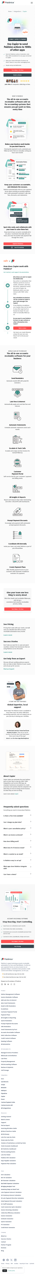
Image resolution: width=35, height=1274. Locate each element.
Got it (5, 1270)
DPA (12, 1263)
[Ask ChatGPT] (2, 984)
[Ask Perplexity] (14, 984)
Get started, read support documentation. (16, 272)
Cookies (16, 1263)
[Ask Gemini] (8, 984)
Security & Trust (24, 1263)
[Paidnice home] (8, 2)
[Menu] (31, 2)
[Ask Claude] (5, 984)
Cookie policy (11, 1270)
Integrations (17, 11)
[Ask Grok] (11, 984)
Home (10, 11)
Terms (2, 1263)
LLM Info (32, 1263)
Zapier (25, 11)
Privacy (7, 1263)
